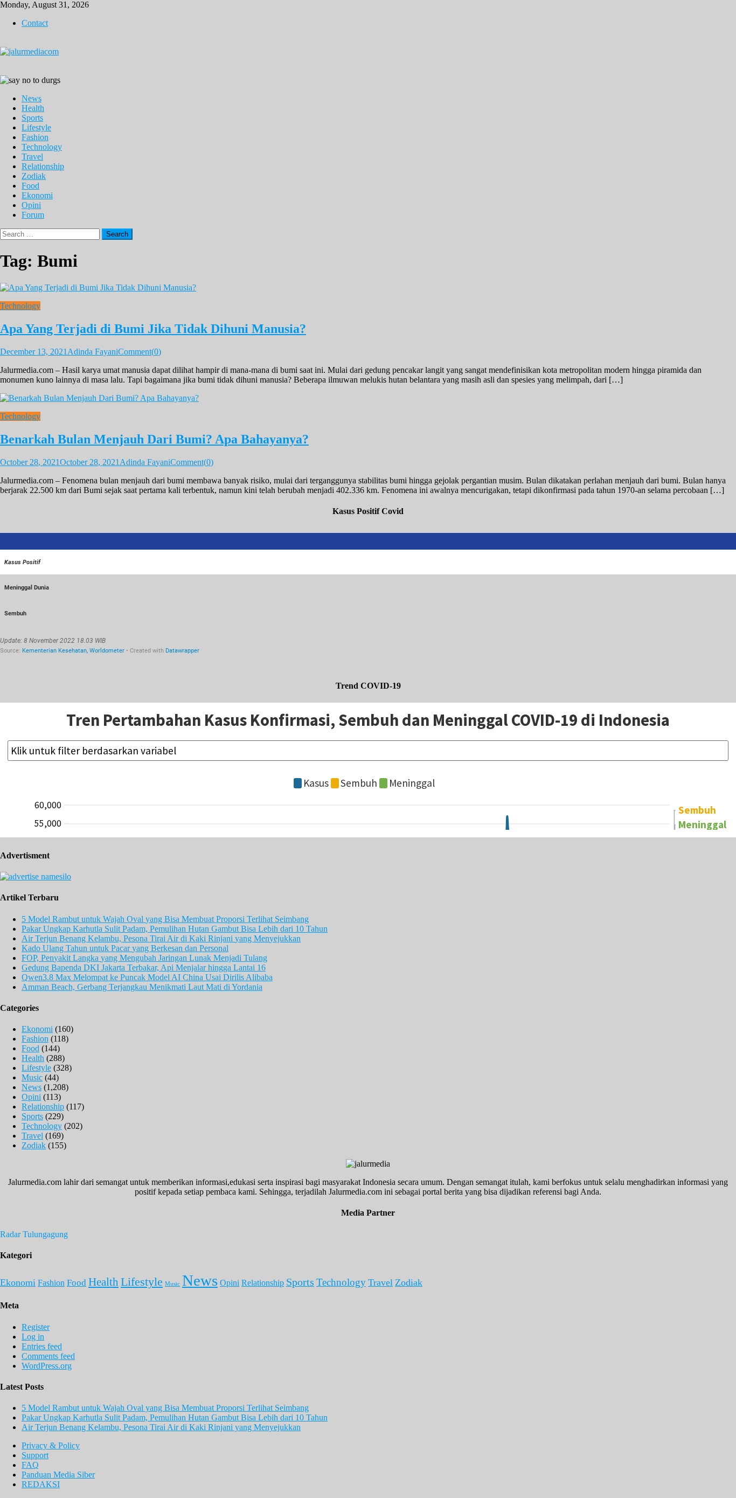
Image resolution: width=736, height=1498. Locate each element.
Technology (42, 146)
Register (36, 1326)
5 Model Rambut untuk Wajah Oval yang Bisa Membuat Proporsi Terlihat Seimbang (165, 919)
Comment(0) (139, 351)
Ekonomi (37, 195)
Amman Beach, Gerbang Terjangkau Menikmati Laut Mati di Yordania (142, 986)
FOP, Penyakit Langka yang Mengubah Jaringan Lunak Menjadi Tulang (144, 957)
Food (30, 185)
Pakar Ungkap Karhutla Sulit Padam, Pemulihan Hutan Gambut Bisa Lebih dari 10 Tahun (175, 928)
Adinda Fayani (92, 351)
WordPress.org (47, 1365)
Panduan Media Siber (58, 1474)
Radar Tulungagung (34, 1234)
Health (33, 108)
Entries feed (42, 1346)
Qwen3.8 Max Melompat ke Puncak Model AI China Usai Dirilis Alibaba (147, 977)
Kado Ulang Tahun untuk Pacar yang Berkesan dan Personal (125, 948)
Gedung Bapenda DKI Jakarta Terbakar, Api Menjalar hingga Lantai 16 (144, 967)
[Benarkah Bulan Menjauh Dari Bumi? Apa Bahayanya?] (368, 398)
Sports (32, 117)
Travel (32, 156)
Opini (31, 205)
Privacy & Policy (51, 1445)
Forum (33, 214)
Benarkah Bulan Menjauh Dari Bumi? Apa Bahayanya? (154, 439)
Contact (35, 22)
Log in (33, 1336)
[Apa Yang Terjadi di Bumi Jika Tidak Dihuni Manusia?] (368, 288)
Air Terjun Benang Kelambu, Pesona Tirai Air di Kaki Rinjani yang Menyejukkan (161, 938)
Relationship (43, 166)
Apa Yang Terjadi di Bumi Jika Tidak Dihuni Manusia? (153, 329)
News (31, 98)
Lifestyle (36, 127)
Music (32, 1077)
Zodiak (34, 176)
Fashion (35, 137)
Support (35, 1455)
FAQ (30, 1464)
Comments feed (48, 1356)
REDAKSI (41, 1484)
